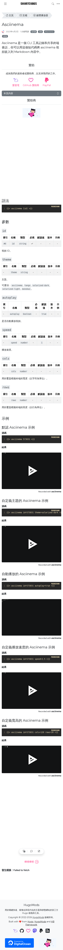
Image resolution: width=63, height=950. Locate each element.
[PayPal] (41, 931)
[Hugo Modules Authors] (3, 31)
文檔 (25, 15)
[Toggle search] (53, 4)
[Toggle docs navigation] (5, 3)
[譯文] (24, 851)
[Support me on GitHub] (31, 113)
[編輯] (39, 851)
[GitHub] (22, 931)
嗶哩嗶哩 (29, 861)
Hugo (30, 921)
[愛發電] (15, 931)
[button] (31, 851)
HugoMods (38, 917)
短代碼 (34, 32)
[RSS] (47, 931)
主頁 (11, 15)
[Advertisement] (31, 159)
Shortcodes (29, 3)
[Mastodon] (35, 931)
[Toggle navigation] (58, 3)
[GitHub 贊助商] (28, 931)
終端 (5, 36)
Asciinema (49, 32)
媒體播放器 (42, 15)
